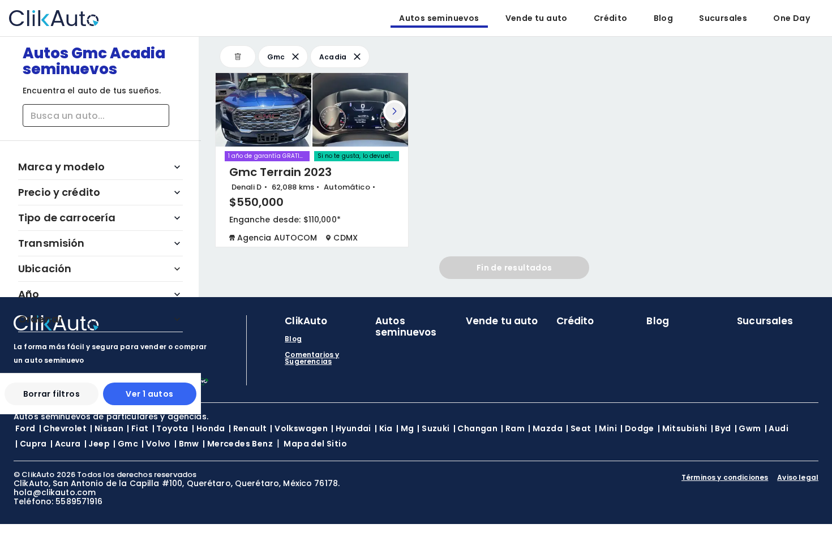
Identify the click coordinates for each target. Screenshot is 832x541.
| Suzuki (433, 428)
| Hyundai (351, 428)
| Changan (475, 428)
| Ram (513, 428)
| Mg (405, 428)
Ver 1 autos (149, 394)
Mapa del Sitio (315, 443)
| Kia (384, 428)
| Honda (208, 428)
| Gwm (748, 428)
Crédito (611, 18)
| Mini (606, 428)
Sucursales (723, 18)
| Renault (248, 428)
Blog (664, 18)
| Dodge (637, 428)
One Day (791, 18)
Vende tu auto (536, 18)
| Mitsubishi (682, 428)
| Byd (721, 428)
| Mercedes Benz (238, 443)
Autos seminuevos (439, 18)
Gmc (276, 57)
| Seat (578, 428)
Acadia (333, 57)
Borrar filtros (51, 394)
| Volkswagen (299, 428)
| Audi (776, 428)
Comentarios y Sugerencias (312, 358)
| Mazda (545, 428)
